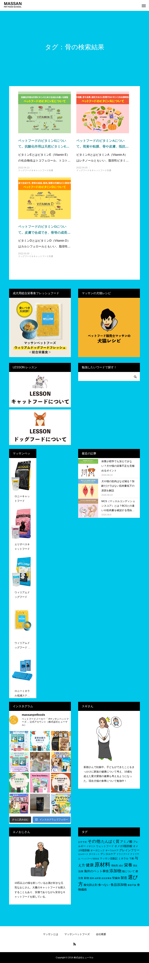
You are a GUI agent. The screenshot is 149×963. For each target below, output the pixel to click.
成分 (121, 865)
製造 (124, 878)
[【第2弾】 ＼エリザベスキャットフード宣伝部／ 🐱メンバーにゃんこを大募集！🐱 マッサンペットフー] (19, 803)
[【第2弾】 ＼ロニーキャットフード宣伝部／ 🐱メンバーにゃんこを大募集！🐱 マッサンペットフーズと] (61, 741)
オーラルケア (111, 850)
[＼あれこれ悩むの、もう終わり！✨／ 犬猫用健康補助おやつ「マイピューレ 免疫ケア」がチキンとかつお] (19, 762)
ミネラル (123, 858)
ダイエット (94, 854)
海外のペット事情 (96, 871)
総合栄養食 (107, 878)
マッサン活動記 (109, 858)
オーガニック (97, 850)
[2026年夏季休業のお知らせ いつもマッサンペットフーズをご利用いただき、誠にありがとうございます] (40, 741)
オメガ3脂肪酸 (123, 846)
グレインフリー (129, 850)
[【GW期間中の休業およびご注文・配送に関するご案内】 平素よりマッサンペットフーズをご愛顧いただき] (19, 783)
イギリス (90, 846)
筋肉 (92, 878)
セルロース (83, 854)
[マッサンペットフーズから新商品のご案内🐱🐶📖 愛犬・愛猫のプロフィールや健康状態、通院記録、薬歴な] (40, 783)
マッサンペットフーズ (77, 934)
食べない (104, 884)
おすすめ (82, 842)
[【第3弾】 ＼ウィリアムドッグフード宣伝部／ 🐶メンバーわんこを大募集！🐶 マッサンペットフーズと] (61, 762)
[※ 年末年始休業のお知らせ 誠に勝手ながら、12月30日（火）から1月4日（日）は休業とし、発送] (61, 783)
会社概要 (101, 934)
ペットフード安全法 (90, 859)
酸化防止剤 (90, 884)
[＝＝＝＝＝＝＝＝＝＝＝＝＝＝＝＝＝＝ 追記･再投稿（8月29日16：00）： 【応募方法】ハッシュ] (61, 803)
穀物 (86, 878)
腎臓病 (116, 878)
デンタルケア (108, 853)
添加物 (115, 871)
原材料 (102, 864)
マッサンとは (50, 934)
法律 (80, 871)
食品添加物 (118, 885)
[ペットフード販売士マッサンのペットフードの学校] (13, 4)
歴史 (135, 865)
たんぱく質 (110, 841)
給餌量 (98, 878)
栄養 (128, 865)
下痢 (131, 858)
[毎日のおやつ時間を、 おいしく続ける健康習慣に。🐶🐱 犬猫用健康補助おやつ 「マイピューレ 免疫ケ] (19, 741)
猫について (128, 871)
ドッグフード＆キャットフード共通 (35, 170)
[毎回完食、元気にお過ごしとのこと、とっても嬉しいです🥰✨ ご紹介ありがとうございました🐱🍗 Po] (40, 803)
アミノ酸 (126, 841)
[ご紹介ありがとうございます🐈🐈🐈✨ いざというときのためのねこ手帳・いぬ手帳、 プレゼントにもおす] (40, 762)
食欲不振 (132, 885)
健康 (90, 865)
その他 (94, 841)
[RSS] (74, 944)
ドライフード (123, 854)
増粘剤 (114, 865)
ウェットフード (105, 846)
